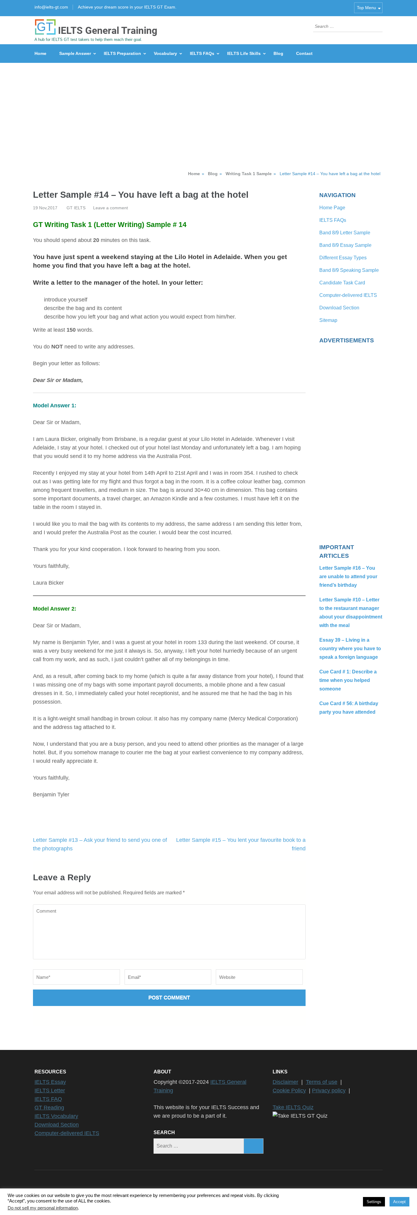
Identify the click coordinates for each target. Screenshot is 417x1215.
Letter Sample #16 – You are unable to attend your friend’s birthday (348, 576)
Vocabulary (165, 53)
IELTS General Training (107, 30)
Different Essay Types (343, 257)
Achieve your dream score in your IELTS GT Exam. (127, 7)
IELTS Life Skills (244, 53)
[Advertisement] (208, 108)
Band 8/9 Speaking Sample (349, 270)
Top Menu (366, 7)
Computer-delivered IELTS (348, 295)
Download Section (339, 307)
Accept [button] (399, 1201)
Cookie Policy (289, 1090)
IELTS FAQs (202, 53)
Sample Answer (75, 53)
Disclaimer (285, 1082)
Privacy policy (329, 1090)
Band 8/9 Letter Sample (344, 232)
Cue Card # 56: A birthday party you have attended (348, 708)
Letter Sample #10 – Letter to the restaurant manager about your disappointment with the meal (350, 612)
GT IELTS (76, 207)
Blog (278, 53)
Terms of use (321, 1082)
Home (40, 53)
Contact (304, 53)
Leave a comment (110, 207)
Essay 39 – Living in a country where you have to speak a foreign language (350, 648)
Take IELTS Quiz (293, 1107)
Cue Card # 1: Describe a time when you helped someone (348, 680)
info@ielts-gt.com (51, 7)
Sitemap (328, 320)
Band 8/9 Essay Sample (345, 245)
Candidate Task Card (342, 282)
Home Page (332, 207)
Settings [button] (374, 1201)
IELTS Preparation (122, 53)
